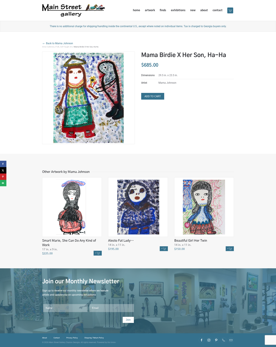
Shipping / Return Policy (94, 338)
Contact (217, 10)
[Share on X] (3, 170)
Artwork (150, 10)
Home (136, 10)
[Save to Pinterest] (3, 177)
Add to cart (153, 96)
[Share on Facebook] (3, 164)
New (192, 10)
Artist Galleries (48, 47)
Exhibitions (178, 10)
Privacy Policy (72, 338)
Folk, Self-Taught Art (64, 47)
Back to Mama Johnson (59, 43)
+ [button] (96, 253)
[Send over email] (3, 183)
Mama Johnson (167, 82)
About (204, 10)
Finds (163, 10)
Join (128, 319)
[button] (230, 10)
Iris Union (111, 342)
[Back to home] (73, 10)
